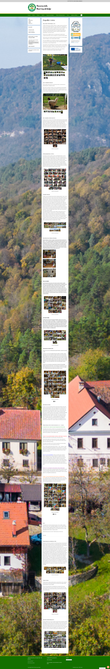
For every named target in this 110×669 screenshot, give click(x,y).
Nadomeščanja (31, 20)
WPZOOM (80, 667)
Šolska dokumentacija (60, 15)
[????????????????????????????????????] (55, 594)
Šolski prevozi (30, 23)
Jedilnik (30, 21)
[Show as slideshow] (55, 148)
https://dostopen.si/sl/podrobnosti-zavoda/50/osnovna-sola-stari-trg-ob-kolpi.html (34, 43)
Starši (43, 15)
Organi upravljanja (50, 15)
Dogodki (30, 22)
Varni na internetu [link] (49, 659)
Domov (29, 15)
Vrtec (68, 15)
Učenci (38, 15)
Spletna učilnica (74, 15)
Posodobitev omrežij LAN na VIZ (76, 50)
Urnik (29, 19)
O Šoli (33, 15)
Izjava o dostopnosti (31, 46)
